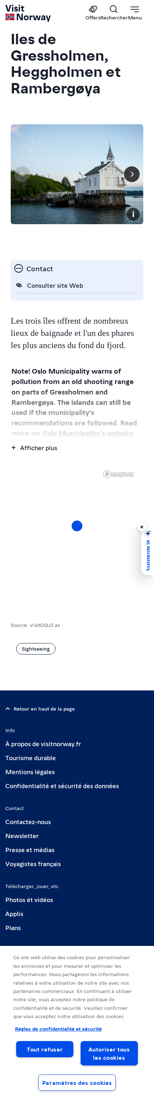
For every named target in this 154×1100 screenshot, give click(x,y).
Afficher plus (38, 447)
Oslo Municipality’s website (87, 433)
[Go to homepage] (28, 13)
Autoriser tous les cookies (109, 1053)
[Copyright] (133, 214)
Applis (14, 913)
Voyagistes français (33, 863)
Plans (13, 927)
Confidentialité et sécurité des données (62, 785)
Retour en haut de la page (44, 708)
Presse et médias (29, 849)
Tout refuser (45, 1049)
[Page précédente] (22, 174)
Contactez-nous (28, 821)
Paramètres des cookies (77, 1082)
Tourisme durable (30, 757)
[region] (77, 1023)
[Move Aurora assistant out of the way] (142, 527)
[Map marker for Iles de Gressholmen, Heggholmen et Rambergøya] (77, 526)
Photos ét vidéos (29, 899)
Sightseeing (36, 648)
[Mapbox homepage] (118, 474)
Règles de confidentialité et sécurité (58, 1028)
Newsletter (22, 835)
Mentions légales (30, 771)
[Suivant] (132, 174)
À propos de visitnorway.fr (43, 743)
